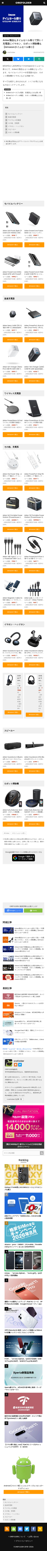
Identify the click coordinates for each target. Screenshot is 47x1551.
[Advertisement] (23, 172)
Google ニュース (15, 910)
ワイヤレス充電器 (14, 120)
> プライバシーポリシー (23, 1541)
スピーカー (12, 129)
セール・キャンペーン (11, 36)
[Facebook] (33, 1529)
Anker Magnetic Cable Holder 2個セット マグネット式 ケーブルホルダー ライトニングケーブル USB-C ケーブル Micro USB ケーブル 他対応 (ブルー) (12, 599)
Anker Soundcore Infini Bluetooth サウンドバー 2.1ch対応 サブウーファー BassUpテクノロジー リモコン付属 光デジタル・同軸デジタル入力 (34, 758)
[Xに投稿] (8, 59)
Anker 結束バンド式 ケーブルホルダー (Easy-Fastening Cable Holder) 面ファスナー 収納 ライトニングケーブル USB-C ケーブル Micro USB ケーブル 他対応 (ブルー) (34, 599)
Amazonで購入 (12, 245)
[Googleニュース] (20, 1529)
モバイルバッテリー (15, 114)
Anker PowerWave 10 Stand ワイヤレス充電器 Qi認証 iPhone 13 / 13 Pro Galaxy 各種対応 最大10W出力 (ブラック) (34, 422)
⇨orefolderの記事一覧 (14, 1099)
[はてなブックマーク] (29, 59)
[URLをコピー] (39, 59)
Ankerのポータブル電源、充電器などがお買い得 (23, 92)
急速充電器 (12, 117)
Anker (7, 833)
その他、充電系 (13, 123)
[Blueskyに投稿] (18, 59)
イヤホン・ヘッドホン (16, 126)
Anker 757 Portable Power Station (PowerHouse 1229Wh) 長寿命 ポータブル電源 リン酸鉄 (34, 516)
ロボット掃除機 (13, 132)
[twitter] (26, 1529)
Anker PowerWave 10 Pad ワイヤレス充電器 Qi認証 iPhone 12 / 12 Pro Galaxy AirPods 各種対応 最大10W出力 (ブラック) (12, 422)
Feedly (35, 910)
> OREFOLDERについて (16, 1536)
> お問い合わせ (33, 1536)
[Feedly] (13, 1529)
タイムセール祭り (20, 833)
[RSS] (7, 1529)
